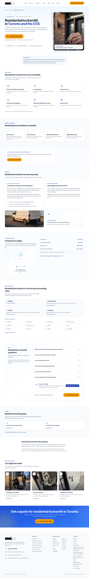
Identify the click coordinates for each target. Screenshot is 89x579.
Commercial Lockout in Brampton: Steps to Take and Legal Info (78, 548)
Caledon (49, 328)
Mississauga (49, 321)
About (44, 3)
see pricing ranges (22, 432)
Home (26, 3)
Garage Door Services (37, 551)
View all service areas (10, 332)
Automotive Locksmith (37, 542)
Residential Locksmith (37, 545)
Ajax (68, 325)
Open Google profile (71, 385)
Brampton (29, 321)
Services (31, 3)
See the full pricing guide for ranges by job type (51, 255)
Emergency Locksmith (37, 540)
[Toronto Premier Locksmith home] (10, 3)
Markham (9, 325)
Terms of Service (76, 568)
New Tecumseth (70, 321)
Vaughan (9, 321)
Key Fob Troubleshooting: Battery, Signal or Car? (78, 562)
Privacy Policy (76, 566)
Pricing (49, 3)
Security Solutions (36, 549)
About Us (75, 538)
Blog (53, 3)
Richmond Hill (30, 325)
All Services (34, 538)
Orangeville (69, 328)
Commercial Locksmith (37, 547)
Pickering (9, 328)
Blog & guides (76, 545)
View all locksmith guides (10, 432)
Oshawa (29, 328)
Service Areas (56, 536)
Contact (58, 3)
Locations (38, 3)
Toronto (54, 538)
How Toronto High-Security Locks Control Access (78, 557)
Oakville (49, 325)
